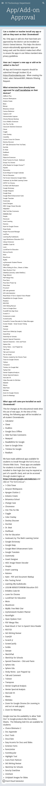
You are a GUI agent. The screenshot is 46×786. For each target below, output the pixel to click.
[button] (2, 3)
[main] (23, 13)
